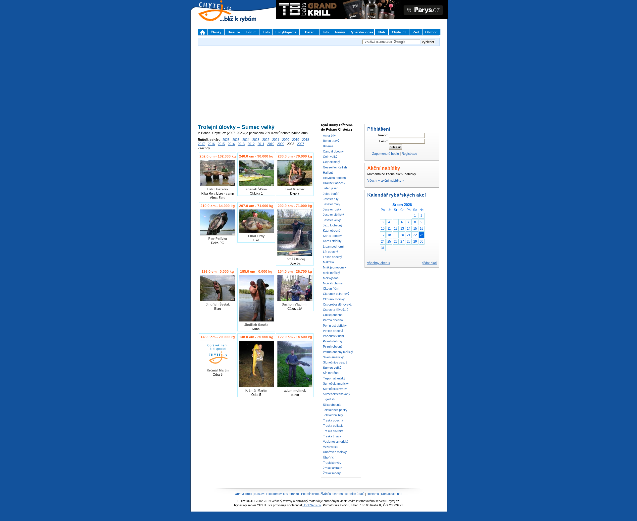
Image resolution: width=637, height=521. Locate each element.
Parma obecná (333, 320)
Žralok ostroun (332, 468)
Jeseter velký (332, 220)
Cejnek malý (331, 162)
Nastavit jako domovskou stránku (276, 493)
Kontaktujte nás (391, 493)
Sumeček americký (336, 383)
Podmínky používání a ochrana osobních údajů (333, 493)
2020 (285, 140)
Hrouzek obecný (334, 183)
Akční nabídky (383, 168)
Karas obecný (332, 236)
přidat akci (429, 263)
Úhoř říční (329, 457)
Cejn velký (330, 156)
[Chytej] (219, 17)
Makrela (328, 262)
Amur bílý (329, 135)
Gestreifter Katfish (335, 167)
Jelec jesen (330, 188)
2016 (211, 144)
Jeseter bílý (330, 199)
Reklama (373, 493)
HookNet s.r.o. (312, 505)
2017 (201, 144)
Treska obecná (333, 420)
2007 (300, 144)
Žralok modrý (332, 473)
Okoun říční (330, 288)
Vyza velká (330, 447)
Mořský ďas (330, 278)
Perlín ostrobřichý (335, 325)
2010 (270, 144)
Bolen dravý (331, 141)
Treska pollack (333, 425)
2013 (241, 144)
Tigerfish (329, 399)
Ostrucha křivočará (335, 310)
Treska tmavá (332, 436)
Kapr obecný (331, 230)
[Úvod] (202, 32)
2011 (261, 144)
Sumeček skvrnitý (335, 389)
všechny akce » (378, 263)
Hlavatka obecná (334, 178)
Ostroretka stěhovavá (337, 304)
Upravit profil (243, 493)
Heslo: (383, 141)
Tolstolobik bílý (333, 415)
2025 (235, 140)
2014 (231, 144)
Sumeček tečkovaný (336, 394)
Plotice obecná (333, 331)
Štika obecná (332, 405)
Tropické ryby (332, 463)
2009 (280, 144)
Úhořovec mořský (335, 452)
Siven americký (333, 357)
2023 (255, 140)
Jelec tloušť (331, 194)
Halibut (328, 172)
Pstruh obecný (332, 346)
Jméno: (382, 135)
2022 (265, 140)
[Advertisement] (318, 82)
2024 (245, 140)
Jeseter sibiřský (333, 214)
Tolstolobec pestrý (335, 410)
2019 (295, 140)
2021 (275, 140)
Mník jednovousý (334, 267)
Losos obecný (332, 257)
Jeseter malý (331, 204)
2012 (251, 144)
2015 (221, 144)
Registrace (409, 154)
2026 (225, 140)
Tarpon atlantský (334, 378)
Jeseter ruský (332, 209)
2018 (305, 140)
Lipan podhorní (333, 246)
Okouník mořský (334, 299)
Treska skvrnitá (333, 431)
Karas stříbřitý (332, 241)
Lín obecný (330, 252)
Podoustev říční (333, 336)
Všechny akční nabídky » (385, 180)
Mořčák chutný (333, 283)
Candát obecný (333, 151)
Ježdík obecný (332, 225)
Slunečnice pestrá (335, 362)
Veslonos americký (335, 441)
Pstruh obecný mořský (338, 352)
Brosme (328, 146)
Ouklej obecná (333, 315)
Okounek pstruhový (336, 294)
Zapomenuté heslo (385, 154)
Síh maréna (331, 373)
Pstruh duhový (332, 341)
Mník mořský (331, 273)
